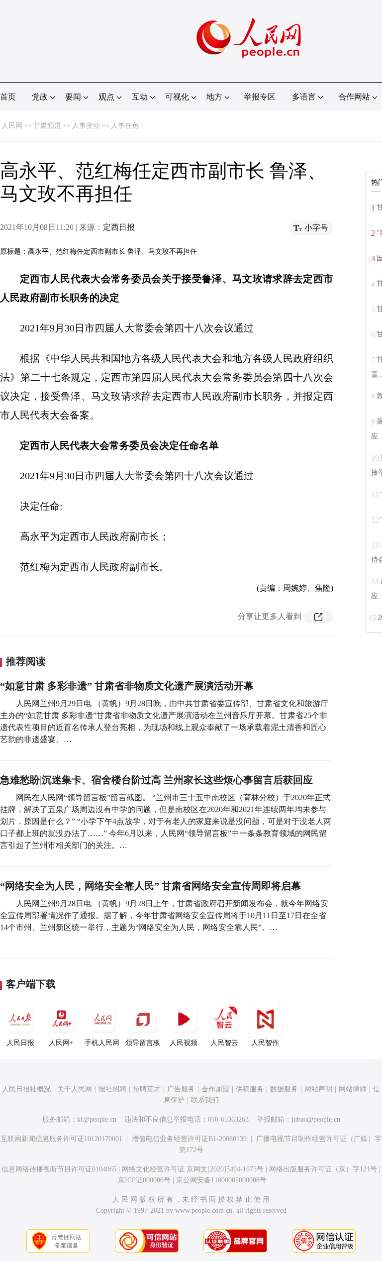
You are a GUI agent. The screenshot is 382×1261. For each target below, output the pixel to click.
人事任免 (125, 125)
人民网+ (61, 1043)
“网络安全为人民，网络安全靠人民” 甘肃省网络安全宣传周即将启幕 (150, 885)
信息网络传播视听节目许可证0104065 (58, 1169)
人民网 (11, 125)
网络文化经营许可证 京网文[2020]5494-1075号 (193, 1169)
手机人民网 (102, 1043)
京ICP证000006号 (144, 1180)
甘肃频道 (47, 125)
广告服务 (181, 1089)
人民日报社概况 (26, 1089)
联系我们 (205, 1100)
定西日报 (119, 227)
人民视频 (183, 1043)
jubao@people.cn (315, 1119)
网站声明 (318, 1089)
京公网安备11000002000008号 (221, 1180)
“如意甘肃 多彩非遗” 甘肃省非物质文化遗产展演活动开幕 (127, 685)
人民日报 (20, 1043)
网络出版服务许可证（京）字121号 (323, 1169)
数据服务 (284, 1089)
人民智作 (265, 1043)
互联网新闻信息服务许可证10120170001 (61, 1139)
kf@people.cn (96, 1119)
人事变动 (86, 125)
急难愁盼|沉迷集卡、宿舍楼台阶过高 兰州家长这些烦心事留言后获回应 (156, 779)
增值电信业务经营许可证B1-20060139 (189, 1139)
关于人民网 (74, 1089)
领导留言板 (142, 1043)
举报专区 (260, 97)
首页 (8, 97)
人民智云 (224, 1043)
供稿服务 (250, 1089)
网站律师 (353, 1089)
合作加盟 (215, 1089)
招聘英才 (147, 1089)
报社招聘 (112, 1089)
